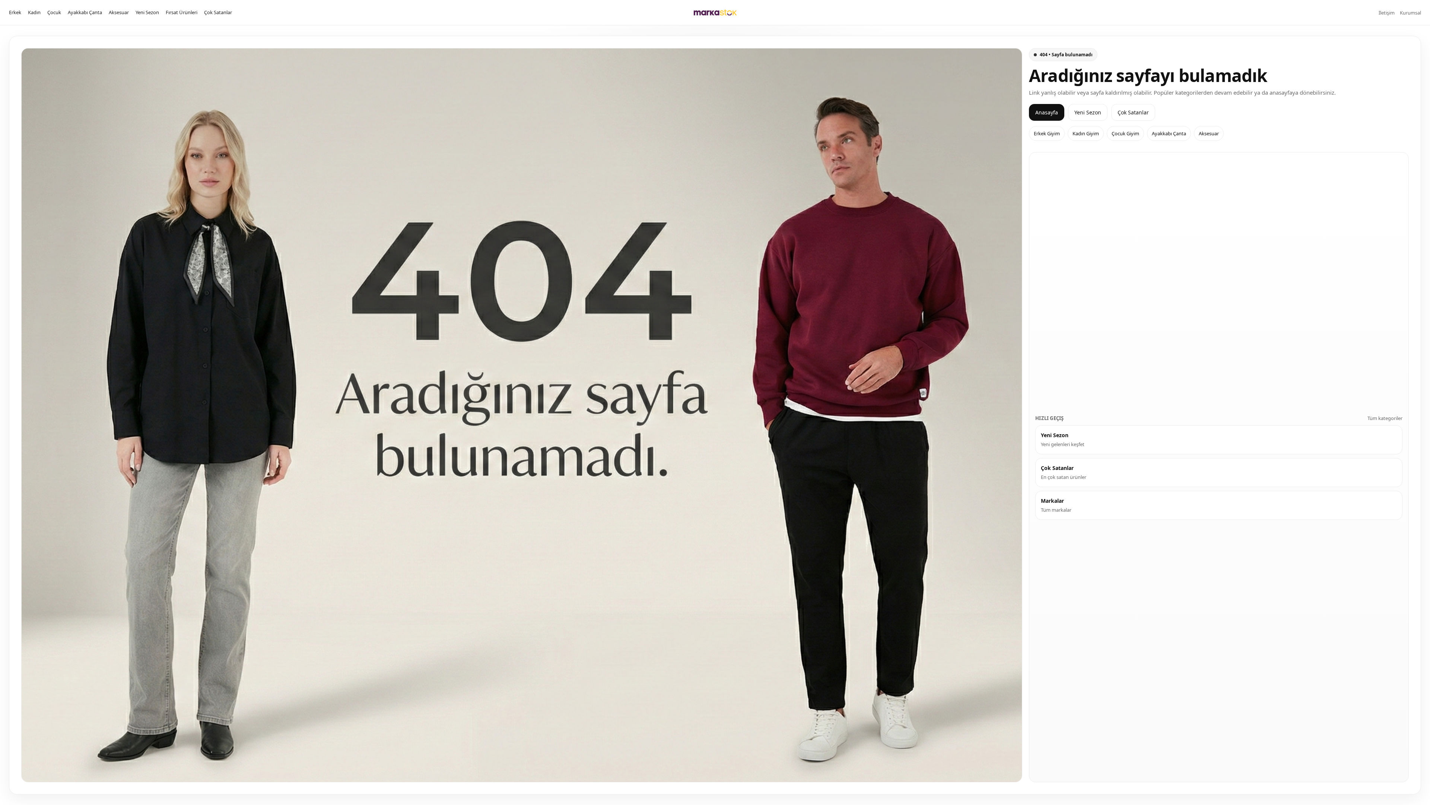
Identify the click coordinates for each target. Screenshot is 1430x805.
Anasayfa (1046, 112)
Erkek (15, 12)
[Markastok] (715, 12)
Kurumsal (1410, 12)
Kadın (34, 12)
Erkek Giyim (1047, 133)
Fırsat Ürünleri (181, 12)
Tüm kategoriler (1384, 418)
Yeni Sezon (147, 12)
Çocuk (54, 12)
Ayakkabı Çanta (85, 12)
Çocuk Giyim (1125, 133)
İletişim (1387, 12)
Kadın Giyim (1085, 133)
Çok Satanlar (218, 12)
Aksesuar (119, 12)
